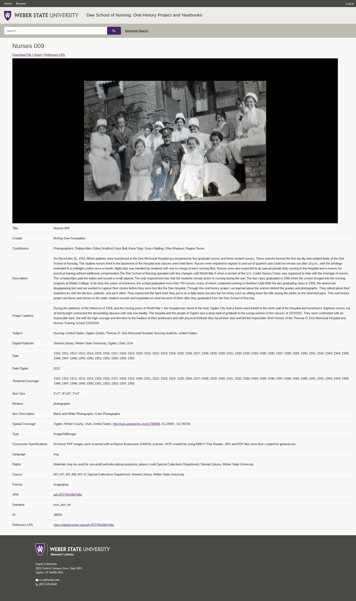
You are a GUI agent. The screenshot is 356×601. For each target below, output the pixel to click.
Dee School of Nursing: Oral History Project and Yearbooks (144, 15)
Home (8, 3)
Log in (350, 3)
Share (38, 54)
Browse (21, 3)
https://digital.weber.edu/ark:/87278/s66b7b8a (84, 525)
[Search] (114, 31)
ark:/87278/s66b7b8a (68, 494)
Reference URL (54, 54)
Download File (21, 54)
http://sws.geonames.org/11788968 (136, 424)
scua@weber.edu (49, 579)
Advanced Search (136, 30)
